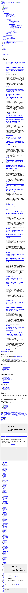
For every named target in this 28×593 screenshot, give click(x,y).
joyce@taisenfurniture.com (11, 2)
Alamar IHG (11, 22)
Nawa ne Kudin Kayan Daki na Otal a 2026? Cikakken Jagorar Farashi (15, 260)
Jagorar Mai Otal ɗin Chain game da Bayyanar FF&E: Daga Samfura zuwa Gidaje (15, 309)
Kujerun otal (8, 33)
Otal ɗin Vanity (7, 414)
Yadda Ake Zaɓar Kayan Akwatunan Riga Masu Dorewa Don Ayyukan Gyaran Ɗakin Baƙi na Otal (15, 96)
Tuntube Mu (6, 43)
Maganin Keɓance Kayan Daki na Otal (14, 41)
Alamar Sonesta (12, 31)
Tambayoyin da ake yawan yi (9, 42)
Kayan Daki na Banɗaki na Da (7, 413)
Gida (4, 11)
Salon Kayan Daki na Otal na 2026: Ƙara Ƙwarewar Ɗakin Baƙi (14, 284)
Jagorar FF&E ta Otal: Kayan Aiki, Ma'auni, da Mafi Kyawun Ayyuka (15, 142)
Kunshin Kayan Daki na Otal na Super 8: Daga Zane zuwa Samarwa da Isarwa (15, 121)
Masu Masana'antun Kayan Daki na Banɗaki (13, 415)
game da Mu (6, 13)
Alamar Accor (12, 30)
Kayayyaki (5, 17)
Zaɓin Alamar (12, 20)
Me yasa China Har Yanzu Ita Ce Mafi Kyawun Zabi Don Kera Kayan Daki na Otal (15, 213)
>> (9, 351)
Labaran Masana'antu (10, 38)
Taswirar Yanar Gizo (16, 412)
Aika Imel (3, 419)
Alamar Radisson (12, 26)
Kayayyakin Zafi (8, 412)
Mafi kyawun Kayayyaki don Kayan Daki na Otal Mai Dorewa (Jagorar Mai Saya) (15, 166)
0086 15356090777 (18, 356)
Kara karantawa (9, 86)
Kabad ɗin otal (9, 35)
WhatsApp (3, 420)
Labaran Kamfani (10, 37)
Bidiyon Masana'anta (10, 16)
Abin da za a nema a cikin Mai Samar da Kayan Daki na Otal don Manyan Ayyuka (14, 189)
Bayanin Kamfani (10, 14)
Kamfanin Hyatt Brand (14, 28)
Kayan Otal (8, 19)
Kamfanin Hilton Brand (14, 21)
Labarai (5, 36)
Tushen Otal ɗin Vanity (8, 372)
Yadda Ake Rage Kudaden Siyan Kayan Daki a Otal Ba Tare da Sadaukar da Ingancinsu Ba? (15, 334)
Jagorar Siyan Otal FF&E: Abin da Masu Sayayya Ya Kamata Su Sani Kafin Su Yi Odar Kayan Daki (15, 70)
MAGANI (5, 39)
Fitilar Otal (5, 370)
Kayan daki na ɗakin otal (11, 32)
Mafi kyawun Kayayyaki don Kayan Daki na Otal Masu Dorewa (14, 236)
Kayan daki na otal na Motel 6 (15, 25)
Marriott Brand (12, 24)
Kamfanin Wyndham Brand (15, 27)
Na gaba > (6, 351)
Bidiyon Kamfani (9, 15)
